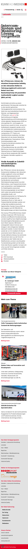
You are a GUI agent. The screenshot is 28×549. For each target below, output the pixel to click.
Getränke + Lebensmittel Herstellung (10, 442)
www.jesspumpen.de (11, 291)
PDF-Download (8, 257)
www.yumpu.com (5, 541)
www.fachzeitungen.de (7, 535)
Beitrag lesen (5, 341)
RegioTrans (4, 450)
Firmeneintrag (9, 10)
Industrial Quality (5, 461)
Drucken (6, 261)
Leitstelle (3, 445)
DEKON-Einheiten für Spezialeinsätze (8, 406)
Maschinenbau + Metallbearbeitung (10, 453)
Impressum (5, 518)
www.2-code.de (5, 533)
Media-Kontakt (6, 510)
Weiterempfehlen (9, 259)
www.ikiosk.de (4, 538)
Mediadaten (5, 523)
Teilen (5, 255)
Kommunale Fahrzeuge (7, 459)
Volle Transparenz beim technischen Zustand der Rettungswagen (14, 324)
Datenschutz (5, 515)
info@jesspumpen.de (11, 289)
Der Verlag (5, 512)
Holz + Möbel (4, 448)
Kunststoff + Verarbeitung (7, 456)
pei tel (14, 115)
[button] (3, 546)
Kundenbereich (6, 521)
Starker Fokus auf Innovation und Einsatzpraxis (13, 366)
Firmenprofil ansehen (14, 293)
